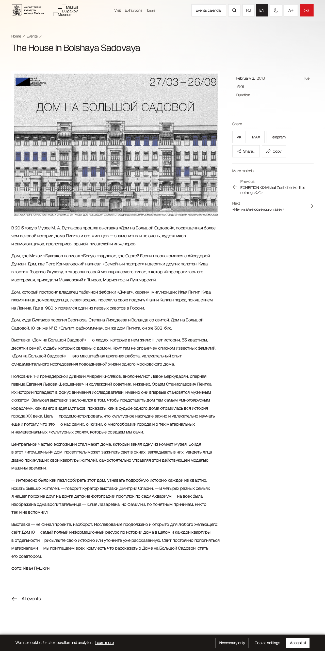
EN (261, 10)
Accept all (298, 643)
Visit (117, 10)
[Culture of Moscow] (31, 10)
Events (32, 36)
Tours (150, 10)
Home (16, 36)
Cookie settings (267, 643)
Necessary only (232, 643)
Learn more (104, 643)
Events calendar (209, 10)
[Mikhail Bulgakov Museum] (65, 10)
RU (248, 10)
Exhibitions (133, 10)
